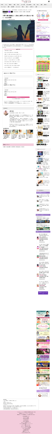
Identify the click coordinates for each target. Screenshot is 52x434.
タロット (38, 89)
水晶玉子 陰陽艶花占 (26, 421)
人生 (45, 123)
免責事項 (20, 413)
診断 (36, 6)
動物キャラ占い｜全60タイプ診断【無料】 (46, 78)
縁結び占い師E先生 (42, 285)
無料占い (10, 4)
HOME (2, 4)
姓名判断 (12, 6)
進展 (24, 11)
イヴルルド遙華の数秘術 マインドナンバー (26, 423)
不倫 (34, 4)
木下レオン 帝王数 (26, 417)
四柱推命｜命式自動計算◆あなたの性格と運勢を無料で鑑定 (46, 126)
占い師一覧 (31, 413)
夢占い (23, 6)
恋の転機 (41, 277)
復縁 (41, 4)
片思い (18, 4)
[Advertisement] (43, 47)
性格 (47, 123)
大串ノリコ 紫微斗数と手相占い (26, 426)
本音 (41, 136)
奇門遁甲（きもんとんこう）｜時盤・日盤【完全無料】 (46, 105)
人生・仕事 (23, 4)
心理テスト (32, 6)
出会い (38, 4)
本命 (47, 239)
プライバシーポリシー (25, 413)
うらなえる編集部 (45, 136)
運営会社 (18, 414)
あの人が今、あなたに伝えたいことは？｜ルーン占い (46, 133)
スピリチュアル (41, 177)
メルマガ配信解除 (23, 414)
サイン (44, 177)
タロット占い (18, 6)
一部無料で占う (18, 97)
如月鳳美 (45, 145)
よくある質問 (28, 414)
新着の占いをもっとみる (43, 293)
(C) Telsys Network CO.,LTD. (26, 432)
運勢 (8, 6)
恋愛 (37, 136)
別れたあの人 (16, 11)
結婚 (14, 4)
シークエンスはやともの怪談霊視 (26, 427)
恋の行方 (44, 277)
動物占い (43, 81)
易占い (27, 6)
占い (11, 11)
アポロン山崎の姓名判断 (26, 428)
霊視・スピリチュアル (45, 248)
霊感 (41, 156)
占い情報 (47, 177)
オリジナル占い (42, 286)
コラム (6, 4)
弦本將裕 (41, 81)
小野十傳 (5, 13)
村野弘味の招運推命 (26, 418)
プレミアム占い (3, 6)
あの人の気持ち (29, 4)
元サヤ (21, 11)
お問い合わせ (33, 414)
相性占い (45, 4)
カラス (37, 186)
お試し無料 (28, 11)
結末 (42, 240)
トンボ (37, 178)
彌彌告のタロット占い (26, 431)
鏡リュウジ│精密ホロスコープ (26, 422)
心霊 (43, 156)
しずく (40, 248)
